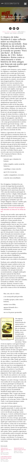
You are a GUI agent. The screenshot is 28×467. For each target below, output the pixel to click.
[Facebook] (17, 28)
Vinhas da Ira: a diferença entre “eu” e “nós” (6, 450)
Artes (8, 31)
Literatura (14, 31)
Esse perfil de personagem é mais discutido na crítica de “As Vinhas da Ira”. (13, 209)
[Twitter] (14, 28)
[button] (25, 4)
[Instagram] (10, 28)
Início (4, 31)
